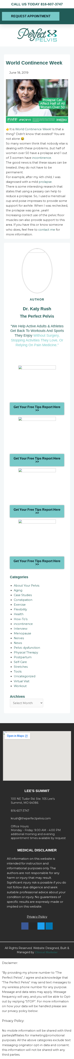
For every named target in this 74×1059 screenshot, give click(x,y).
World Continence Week (33, 129)
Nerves (19, 638)
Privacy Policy (37, 916)
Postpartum (23, 657)
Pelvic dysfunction (27, 647)
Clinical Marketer (46, 952)
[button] (66, 16)
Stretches (21, 667)
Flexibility (20, 609)
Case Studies (23, 595)
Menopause (22, 633)
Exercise (20, 604)
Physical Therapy (26, 652)
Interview (20, 628)
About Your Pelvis (26, 585)
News (18, 643)
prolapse (45, 182)
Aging (18, 590)
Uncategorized (24, 676)
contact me (46, 229)
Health (18, 614)
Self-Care (20, 662)
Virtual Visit (21, 681)
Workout (20, 686)
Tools (18, 671)
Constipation (23, 600)
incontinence (41, 158)
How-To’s (20, 619)
